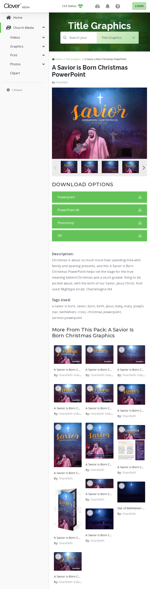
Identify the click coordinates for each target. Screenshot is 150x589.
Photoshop (66, 223)
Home (58, 59)
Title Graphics (73, 59)
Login (139, 6)
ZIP (60, 236)
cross (82, 312)
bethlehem (68, 312)
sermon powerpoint (67, 318)
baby (118, 306)
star (55, 312)
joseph (138, 306)
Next (143, 168)
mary (128, 306)
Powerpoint (66, 197)
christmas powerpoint (104, 312)
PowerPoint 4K (68, 210)
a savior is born (63, 306)
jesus (110, 306)
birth (100, 306)
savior (81, 306)
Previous (56, 168)
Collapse (17, 89)
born (91, 306)
